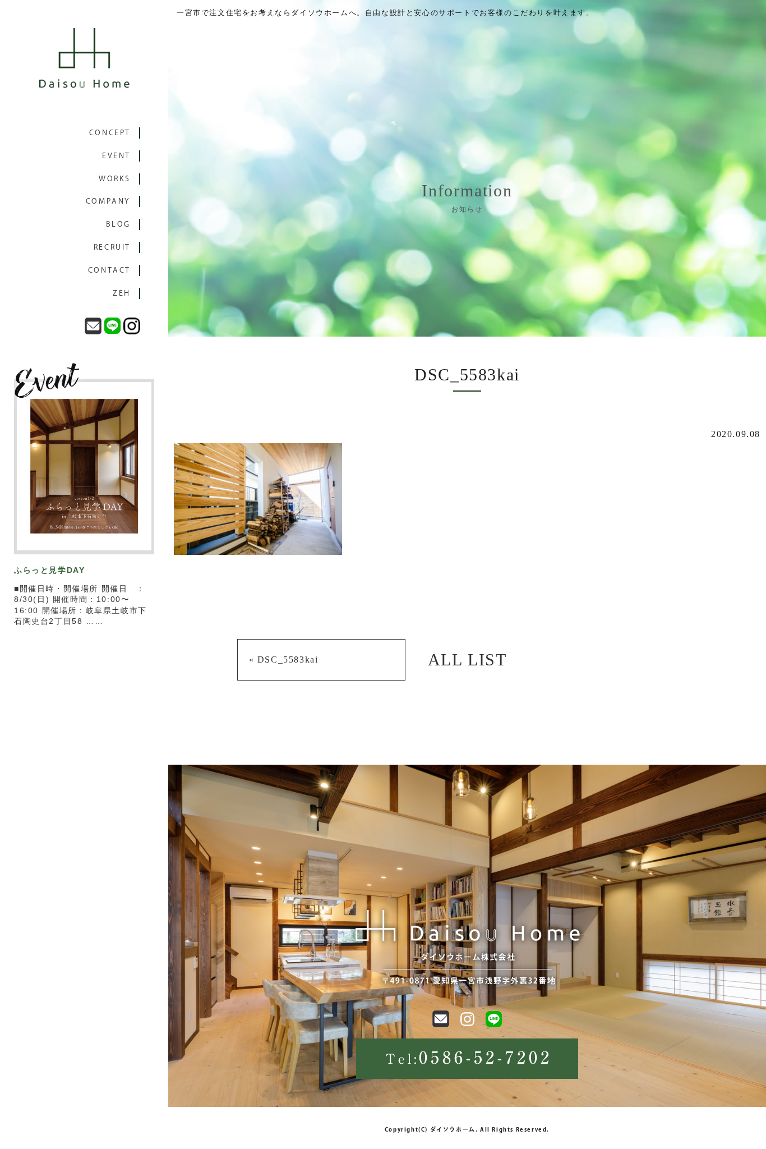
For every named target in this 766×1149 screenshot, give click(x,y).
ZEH (122, 293)
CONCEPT (110, 132)
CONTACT (109, 270)
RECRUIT (112, 247)
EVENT (116, 155)
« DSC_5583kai (284, 659)
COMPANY (108, 201)
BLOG (118, 224)
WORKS (115, 178)
